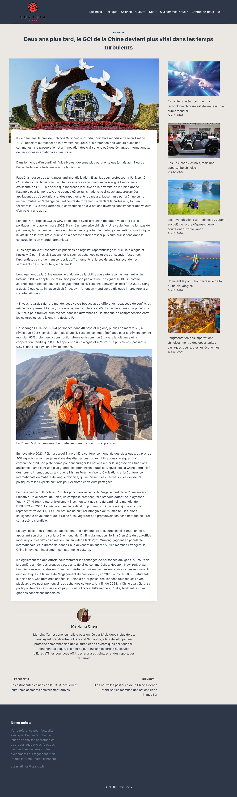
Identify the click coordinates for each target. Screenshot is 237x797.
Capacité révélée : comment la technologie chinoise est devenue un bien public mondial (197, 106)
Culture (140, 12)
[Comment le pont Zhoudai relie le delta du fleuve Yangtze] (197, 258)
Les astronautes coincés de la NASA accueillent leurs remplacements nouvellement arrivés (44, 685)
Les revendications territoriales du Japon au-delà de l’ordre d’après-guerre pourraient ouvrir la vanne (196, 224)
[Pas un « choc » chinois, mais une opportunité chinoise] (197, 140)
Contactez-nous (203, 12)
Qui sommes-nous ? (174, 12)
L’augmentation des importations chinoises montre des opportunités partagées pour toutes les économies (193, 342)
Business (95, 12)
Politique (111, 12)
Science (126, 12)
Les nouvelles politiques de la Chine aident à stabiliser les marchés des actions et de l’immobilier (126, 687)
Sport (153, 12)
